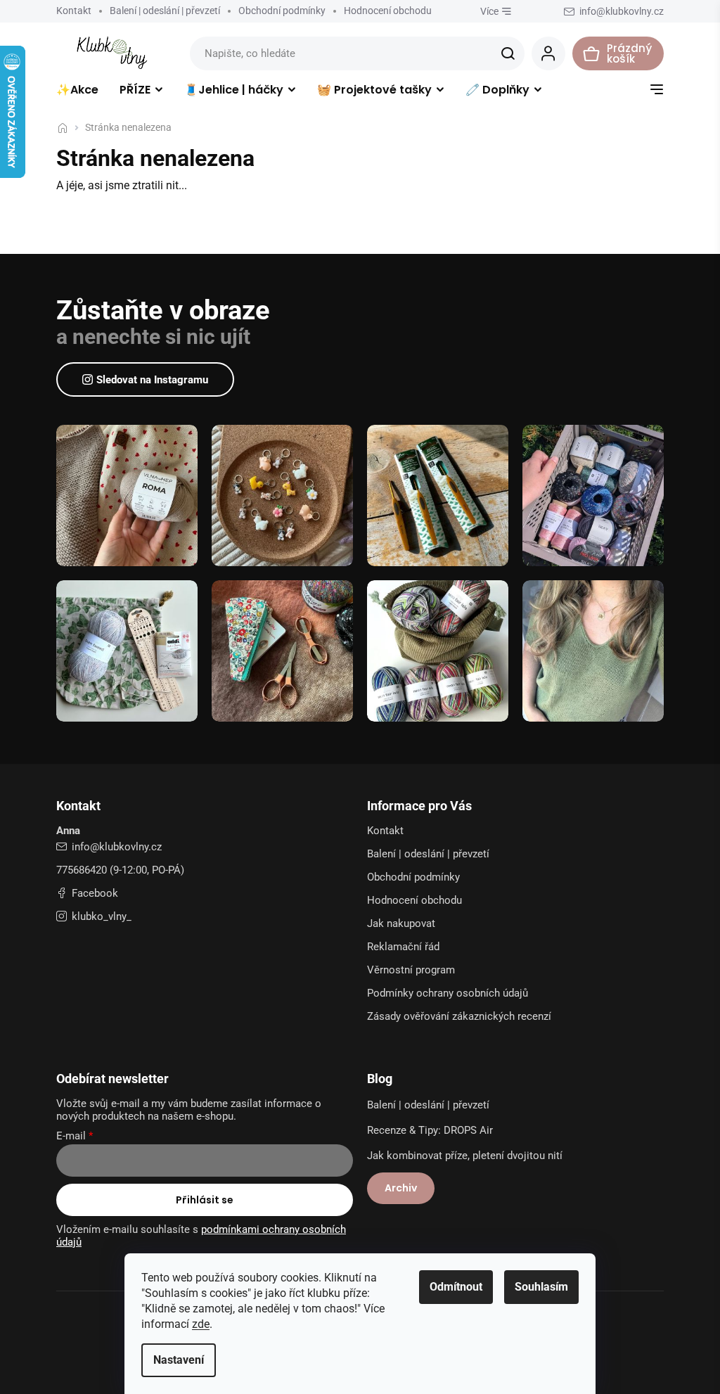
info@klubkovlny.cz (117, 846)
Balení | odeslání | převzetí (165, 10)
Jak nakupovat (401, 923)
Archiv (401, 1188)
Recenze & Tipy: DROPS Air (430, 1130)
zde (201, 1324)
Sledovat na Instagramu (152, 379)
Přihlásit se (204, 1200)
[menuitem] (77, 93)
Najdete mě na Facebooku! (87, 893)
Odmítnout (456, 1286)
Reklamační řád (403, 946)
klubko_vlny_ (101, 916)
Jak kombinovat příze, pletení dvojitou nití (464, 1155)
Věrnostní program (411, 970)
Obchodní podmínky (282, 10)
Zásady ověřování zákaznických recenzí (459, 1016)
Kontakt (73, 10)
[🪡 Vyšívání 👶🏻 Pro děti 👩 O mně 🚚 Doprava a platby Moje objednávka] (657, 93)
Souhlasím (541, 1286)
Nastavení (178, 1360)
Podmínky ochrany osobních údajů (447, 993)
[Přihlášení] (548, 53)
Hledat (507, 53)
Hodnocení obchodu (388, 10)
